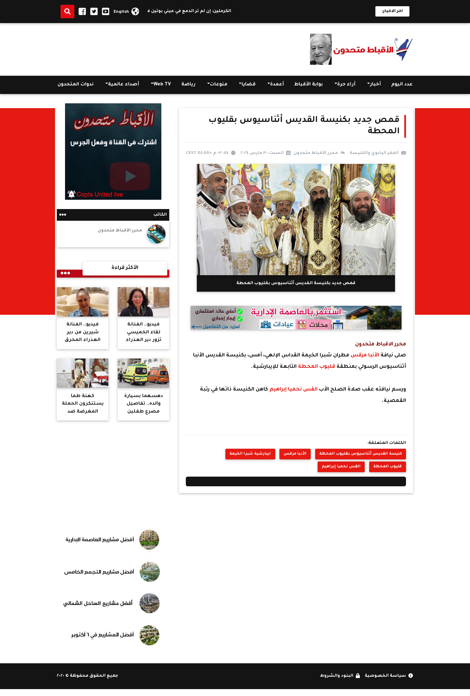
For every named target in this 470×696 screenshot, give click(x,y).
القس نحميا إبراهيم (294, 390)
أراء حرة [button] (346, 84)
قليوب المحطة (317, 367)
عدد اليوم (402, 84)
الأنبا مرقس (365, 356)
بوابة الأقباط (308, 84)
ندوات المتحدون (75, 84)
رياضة (188, 84)
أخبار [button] (375, 84)
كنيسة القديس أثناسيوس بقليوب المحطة (360, 454)
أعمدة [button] (277, 84)
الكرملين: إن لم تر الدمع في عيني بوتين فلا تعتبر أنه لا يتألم (182, 11)
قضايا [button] (249, 84)
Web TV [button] (162, 84)
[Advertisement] (182, 47)
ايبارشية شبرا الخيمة (250, 454)
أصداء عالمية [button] (123, 84)
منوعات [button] (218, 84)
